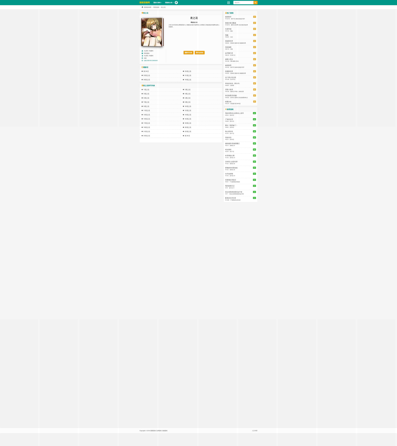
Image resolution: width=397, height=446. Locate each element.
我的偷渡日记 (229, 186)
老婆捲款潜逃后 (230, 180)
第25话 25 (232, 169)
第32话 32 (232, 163)
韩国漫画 (156, 7)
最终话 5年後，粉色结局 (237, 91)
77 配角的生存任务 (235, 200)
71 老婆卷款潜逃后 (235, 182)
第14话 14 (232, 175)
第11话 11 (231, 188)
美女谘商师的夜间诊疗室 (233, 192)
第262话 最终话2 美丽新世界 (238, 43)
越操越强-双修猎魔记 (232, 143)
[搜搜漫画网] (146, 2)
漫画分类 (170, 3)
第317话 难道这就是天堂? (238, 19)
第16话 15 (232, 157)
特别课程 (228, 149)
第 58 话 (232, 127)
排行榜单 (158, 3)
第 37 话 (232, 133)
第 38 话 (232, 139)
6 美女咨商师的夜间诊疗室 (236, 194)
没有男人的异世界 (231, 162)
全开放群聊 (229, 174)
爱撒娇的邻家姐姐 (231, 168)
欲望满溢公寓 (229, 155)
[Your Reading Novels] (228, 2)
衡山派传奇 (229, 131)
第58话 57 (232, 145)
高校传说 (228, 137)
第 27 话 (232, 151)
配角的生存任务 (230, 198)
